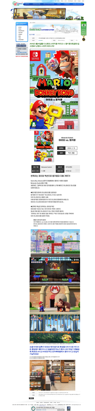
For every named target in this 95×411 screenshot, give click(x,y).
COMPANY (27, 4)
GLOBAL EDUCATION (78, 4)
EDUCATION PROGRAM (49, 4)
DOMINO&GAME (36, 4)
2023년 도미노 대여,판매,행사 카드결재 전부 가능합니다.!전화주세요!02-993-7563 (53, 392)
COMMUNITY (67, 4)
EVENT (59, 4)
